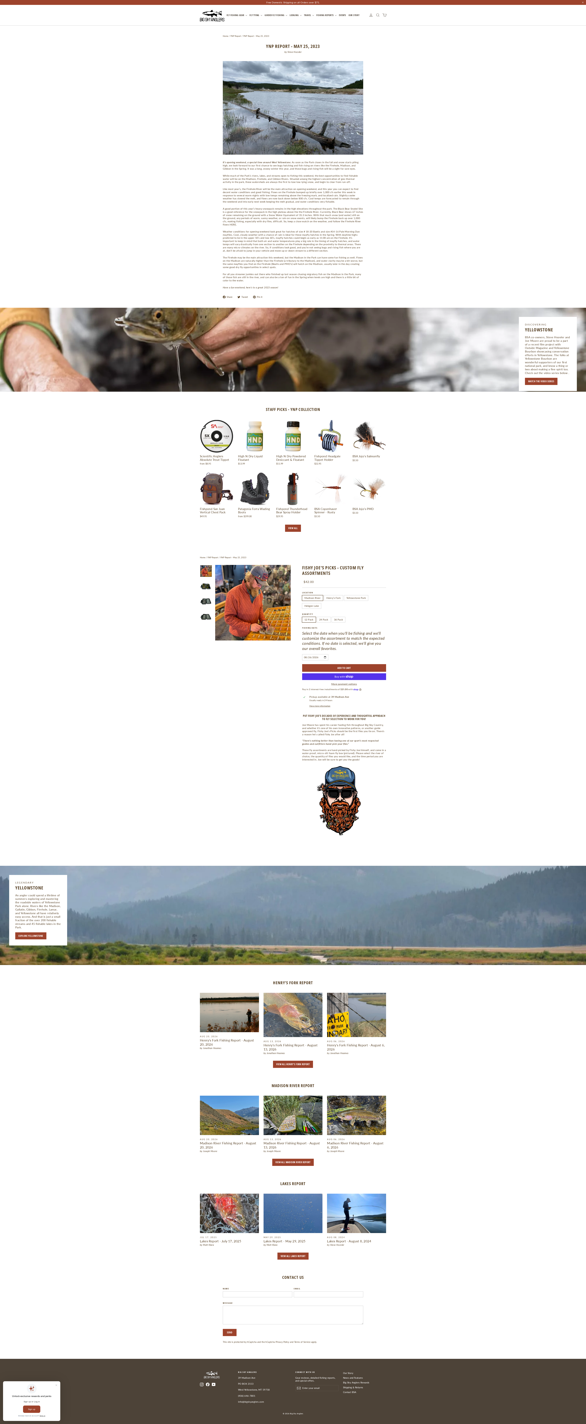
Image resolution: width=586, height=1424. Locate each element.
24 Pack (323, 619)
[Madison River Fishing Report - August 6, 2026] (356, 1115)
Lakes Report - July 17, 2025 (220, 1241)
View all (293, 528)
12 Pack (308, 619)
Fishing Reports (325, 15)
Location (307, 592)
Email (297, 1289)
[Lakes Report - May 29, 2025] (293, 1213)
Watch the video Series (541, 381)
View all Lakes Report (293, 1256)
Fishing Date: (310, 628)
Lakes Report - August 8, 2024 (349, 1241)
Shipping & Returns (353, 1387)
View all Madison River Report (292, 1162)
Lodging (294, 15)
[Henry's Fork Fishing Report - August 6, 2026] (356, 1015)
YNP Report (235, 36)
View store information (319, 706)
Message (228, 1303)
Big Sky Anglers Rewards (356, 1382)
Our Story (354, 15)
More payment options (344, 683)
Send (229, 1332)
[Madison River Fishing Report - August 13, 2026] (293, 1115)
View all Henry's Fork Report (293, 1064)
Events (342, 15)
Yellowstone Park (356, 597)
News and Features (353, 1377)
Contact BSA (349, 1392)
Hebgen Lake (311, 605)
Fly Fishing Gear (236, 15)
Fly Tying (255, 15)
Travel (308, 15)
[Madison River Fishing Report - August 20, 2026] (229, 1115)
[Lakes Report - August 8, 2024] (356, 1213)
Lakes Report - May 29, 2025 (285, 1241)
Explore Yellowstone (30, 936)
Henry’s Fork (333, 597)
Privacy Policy (282, 1342)
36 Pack (338, 619)
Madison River (312, 597)
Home (225, 36)
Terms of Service (302, 1342)
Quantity (307, 614)
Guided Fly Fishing (275, 15)
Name (226, 1289)
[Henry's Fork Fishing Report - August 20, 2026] (229, 1012)
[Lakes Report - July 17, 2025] (229, 1213)
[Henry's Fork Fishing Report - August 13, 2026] (293, 1015)
